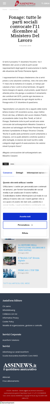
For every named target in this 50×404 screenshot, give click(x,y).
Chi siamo (7, 306)
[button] (4, 3)
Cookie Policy (8, 321)
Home (5, 9)
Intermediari (13, 9)
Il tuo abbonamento (11, 381)
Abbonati (6, 377)
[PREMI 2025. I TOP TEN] (9, 273)
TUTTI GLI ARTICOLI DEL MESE (16, 283)
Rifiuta (25, 233)
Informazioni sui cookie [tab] (37, 173)
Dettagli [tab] (19, 173)
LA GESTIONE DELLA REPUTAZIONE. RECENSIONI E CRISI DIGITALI (31, 247)
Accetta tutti (25, 216)
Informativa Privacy (11, 318)
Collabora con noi (10, 314)
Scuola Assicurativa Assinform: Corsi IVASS (20, 355)
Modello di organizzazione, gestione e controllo (22, 325)
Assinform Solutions (11, 340)
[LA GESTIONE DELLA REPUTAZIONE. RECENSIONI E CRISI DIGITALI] (9, 248)
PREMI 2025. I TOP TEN (28, 270)
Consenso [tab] (7, 173)
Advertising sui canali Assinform (16, 352)
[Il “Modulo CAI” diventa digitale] (9, 261)
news (12, 164)
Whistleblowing (9, 310)
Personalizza (23, 225)
